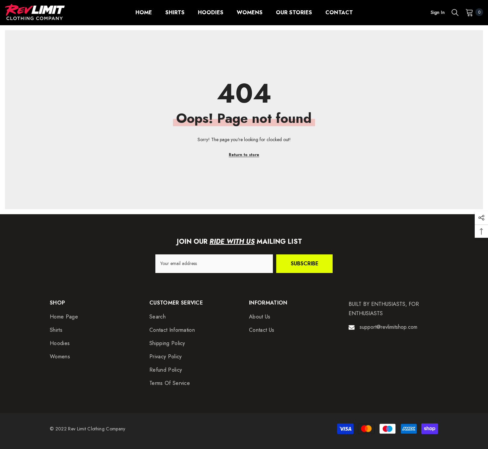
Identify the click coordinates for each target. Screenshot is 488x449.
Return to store (244, 155)
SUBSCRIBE (304, 263)
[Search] (455, 12)
